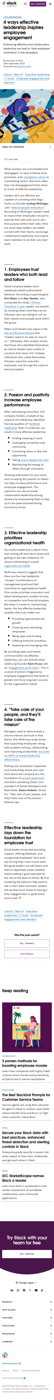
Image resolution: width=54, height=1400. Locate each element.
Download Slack (10, 1363)
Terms (15, 1370)
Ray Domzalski (24, 66)
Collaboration (12, 17)
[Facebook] (24, 1290)
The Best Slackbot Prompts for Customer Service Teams (26, 1097)
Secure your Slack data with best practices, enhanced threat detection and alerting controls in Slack (25, 1140)
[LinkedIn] (12, 1290)
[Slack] (9, 4)
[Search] (25, 4)
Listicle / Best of (13, 74)
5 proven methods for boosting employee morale (24, 1063)
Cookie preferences (31, 1370)
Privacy (5, 1370)
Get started (38, 4)
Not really (27, 954)
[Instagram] (18, 1290)
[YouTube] (36, 1290)
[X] (30, 1290)
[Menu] (50, 4)
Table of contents (13, 147)
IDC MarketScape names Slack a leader (23, 1178)
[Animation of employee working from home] (27, 1027)
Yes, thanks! (27, 943)
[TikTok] (42, 1290)
